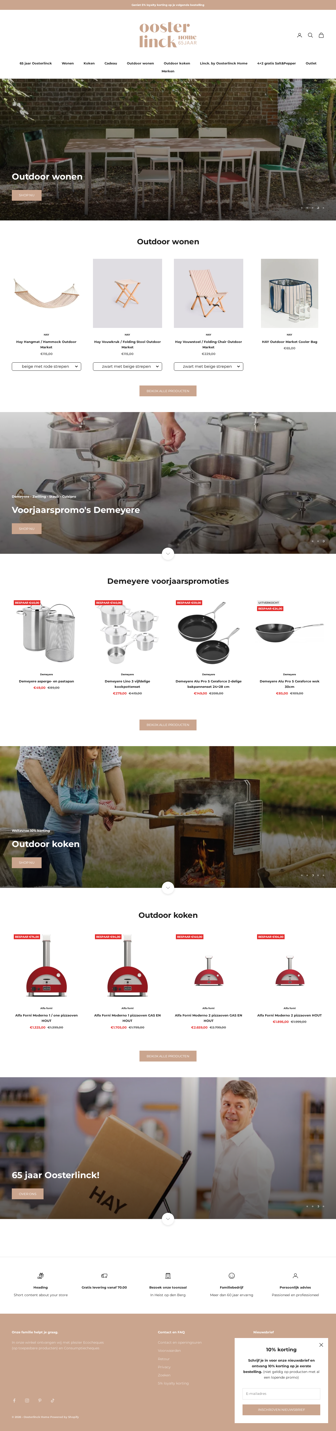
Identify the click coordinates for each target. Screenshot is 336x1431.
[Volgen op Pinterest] (39, 1400)
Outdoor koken (177, 63)
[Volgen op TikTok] (52, 1400)
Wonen (68, 63)
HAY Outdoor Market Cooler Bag (289, 342)
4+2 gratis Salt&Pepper (276, 63)
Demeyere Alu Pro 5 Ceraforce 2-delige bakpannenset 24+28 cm (209, 684)
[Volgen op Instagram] (27, 1400)
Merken (168, 71)
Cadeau (111, 63)
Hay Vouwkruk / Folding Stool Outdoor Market (127, 344)
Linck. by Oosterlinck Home (223, 63)
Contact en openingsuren (180, 1342)
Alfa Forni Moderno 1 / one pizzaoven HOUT (46, 1018)
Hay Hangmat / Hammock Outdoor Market (46, 344)
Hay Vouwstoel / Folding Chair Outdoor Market (208, 344)
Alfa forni (46, 1008)
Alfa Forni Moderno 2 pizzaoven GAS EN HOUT (208, 1018)
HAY (46, 334)
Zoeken (164, 1375)
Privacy (164, 1367)
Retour (164, 1359)
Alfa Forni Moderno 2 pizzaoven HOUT (289, 1015)
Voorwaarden (169, 1350)
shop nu (26, 202)
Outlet (311, 63)
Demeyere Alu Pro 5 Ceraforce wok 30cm (290, 684)
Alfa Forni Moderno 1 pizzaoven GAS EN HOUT (127, 1018)
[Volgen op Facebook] (14, 1400)
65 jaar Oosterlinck (36, 63)
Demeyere (46, 674)
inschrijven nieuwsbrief (281, 1410)
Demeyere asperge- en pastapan (46, 681)
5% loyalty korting (173, 1383)
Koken (89, 63)
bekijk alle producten (168, 391)
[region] (168, 149)
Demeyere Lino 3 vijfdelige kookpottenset (127, 684)
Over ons (27, 1194)
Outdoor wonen (140, 63)
